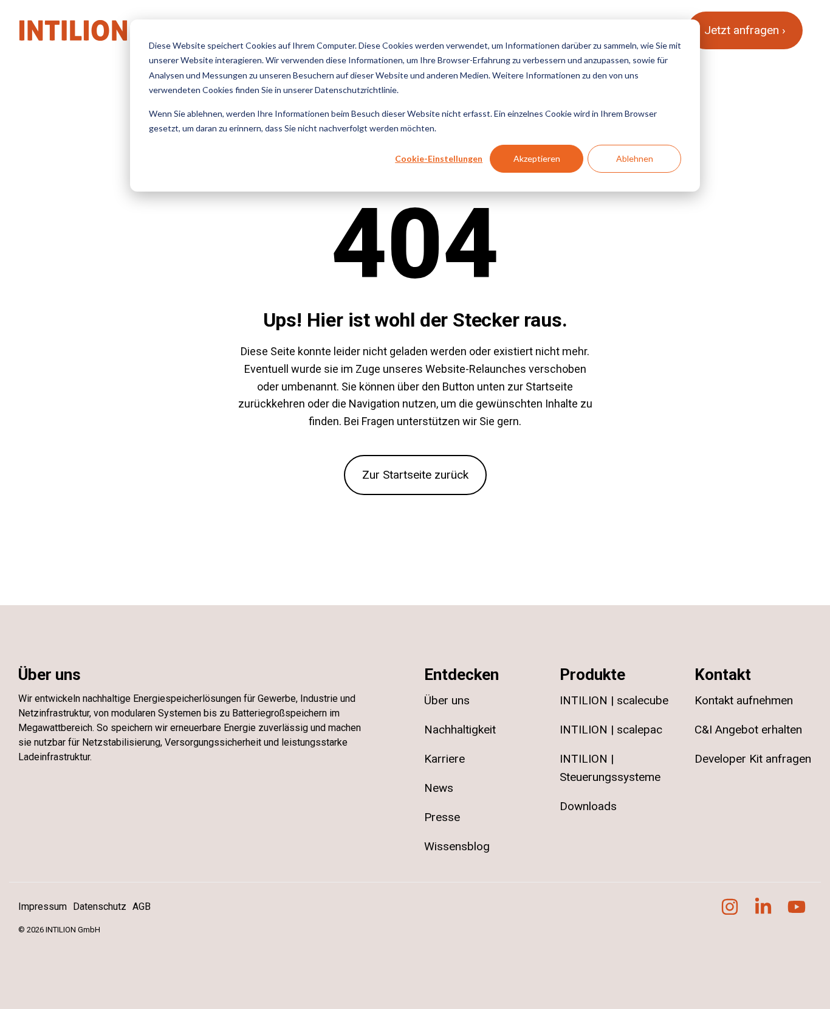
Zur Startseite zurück (415, 475)
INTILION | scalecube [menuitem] (614, 700)
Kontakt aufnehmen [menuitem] (744, 700)
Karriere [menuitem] (444, 759)
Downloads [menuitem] (588, 806)
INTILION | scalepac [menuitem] (611, 730)
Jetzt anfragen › (745, 30)
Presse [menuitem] (442, 817)
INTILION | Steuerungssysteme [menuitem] (610, 768)
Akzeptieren (536, 158)
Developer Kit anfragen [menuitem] (753, 759)
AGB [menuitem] (141, 906)
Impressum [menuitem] (42, 906)
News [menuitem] (438, 788)
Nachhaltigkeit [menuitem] (460, 730)
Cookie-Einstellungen (438, 158)
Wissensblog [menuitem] (457, 846)
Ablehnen (634, 158)
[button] (731, 910)
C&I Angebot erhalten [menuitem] (748, 730)
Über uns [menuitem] (447, 700)
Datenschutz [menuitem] (99, 906)
